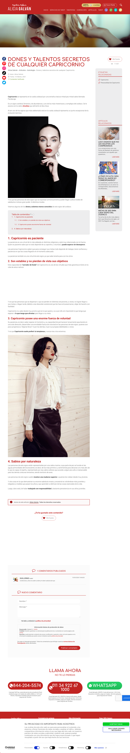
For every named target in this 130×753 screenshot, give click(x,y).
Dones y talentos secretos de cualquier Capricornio (55, 70)
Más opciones (99, 748)
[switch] (52, 747)
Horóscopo (82, 10)
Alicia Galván (13, 70)
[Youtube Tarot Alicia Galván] (4, 78)
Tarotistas (71, 10)
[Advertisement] (48, 87)
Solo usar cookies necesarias (116, 729)
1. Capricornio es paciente (23, 217)
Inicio (46, 10)
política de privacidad (43, 621)
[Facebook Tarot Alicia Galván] (4, 59)
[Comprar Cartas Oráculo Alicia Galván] (120, 10)
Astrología (31, 70)
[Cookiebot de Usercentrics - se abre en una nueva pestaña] (10, 747)
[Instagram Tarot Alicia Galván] (4, 68)
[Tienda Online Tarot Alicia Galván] (106, 10)
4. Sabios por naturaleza (22, 229)
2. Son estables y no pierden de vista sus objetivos (34, 220)
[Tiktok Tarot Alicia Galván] (4, 73)
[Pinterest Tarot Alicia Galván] (4, 63)
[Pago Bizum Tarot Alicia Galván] (116, 10)
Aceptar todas (116, 724)
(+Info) (35, 629)
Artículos (92, 10)
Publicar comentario (69, 648)
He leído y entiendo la (36, 621)
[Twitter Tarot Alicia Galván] (4, 82)
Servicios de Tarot (57, 10)
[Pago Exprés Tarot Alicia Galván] (111, 10)
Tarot (100, 10)
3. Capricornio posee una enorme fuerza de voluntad (34, 224)
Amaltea (26, 106)
